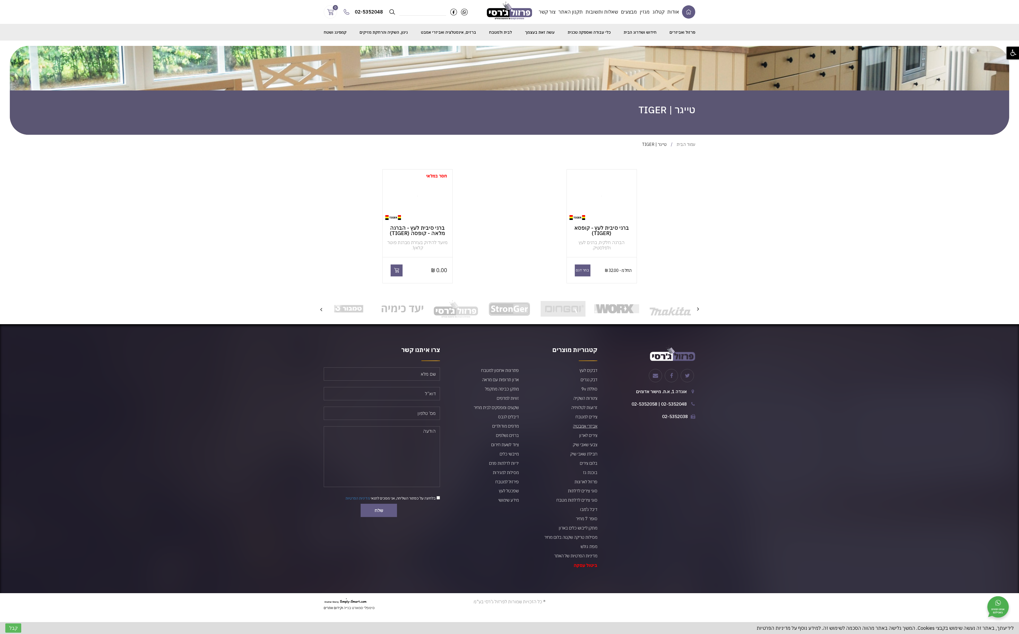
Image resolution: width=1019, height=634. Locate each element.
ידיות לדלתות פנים (504, 463)
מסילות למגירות (506, 472)
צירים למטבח (586, 416)
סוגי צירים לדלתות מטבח (576, 500)
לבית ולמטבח (500, 32)
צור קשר (547, 12)
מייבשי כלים (509, 454)
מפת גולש (589, 546)
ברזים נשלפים (507, 435)
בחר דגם (582, 270)
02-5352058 (644, 404)
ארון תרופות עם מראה (500, 379)
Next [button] (321, 308)
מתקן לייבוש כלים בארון (578, 528)
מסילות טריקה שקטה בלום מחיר (570, 537)
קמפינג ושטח (335, 32)
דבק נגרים (589, 379)
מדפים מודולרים (505, 426)
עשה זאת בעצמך (540, 32)
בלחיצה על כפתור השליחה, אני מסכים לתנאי (391, 498)
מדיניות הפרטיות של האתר (575, 555)
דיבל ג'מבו (588, 509)
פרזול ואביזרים (682, 32)
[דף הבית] (688, 12)
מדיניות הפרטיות (358, 498)
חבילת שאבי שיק (583, 454)
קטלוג (658, 12)
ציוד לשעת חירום (505, 444)
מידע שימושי (508, 500)
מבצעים (629, 12)
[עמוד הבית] (510, 10)
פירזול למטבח (507, 481)
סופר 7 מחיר (586, 518)
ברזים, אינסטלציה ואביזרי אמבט (448, 32)
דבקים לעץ (588, 370)
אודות (673, 12)
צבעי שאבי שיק (585, 444)
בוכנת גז (590, 472)
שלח (379, 510)
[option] (695, 309)
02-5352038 (675, 416)
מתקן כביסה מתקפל (502, 389)
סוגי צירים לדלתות (582, 490)
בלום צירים (588, 463)
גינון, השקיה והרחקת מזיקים (384, 32)
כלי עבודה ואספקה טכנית (589, 32)
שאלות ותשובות (601, 12)
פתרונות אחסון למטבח (500, 370)
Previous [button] (698, 308)
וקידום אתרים (333, 607)
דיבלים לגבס (508, 416)
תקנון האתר (570, 12)
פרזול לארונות (586, 481)
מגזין (645, 12)
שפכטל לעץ (509, 490)
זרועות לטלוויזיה (584, 407)
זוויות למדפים (508, 398)
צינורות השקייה (585, 398)
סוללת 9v (589, 389)
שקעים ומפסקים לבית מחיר (496, 407)
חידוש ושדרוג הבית (640, 32)
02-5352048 (674, 404)
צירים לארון (588, 435)
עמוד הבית (686, 144)
